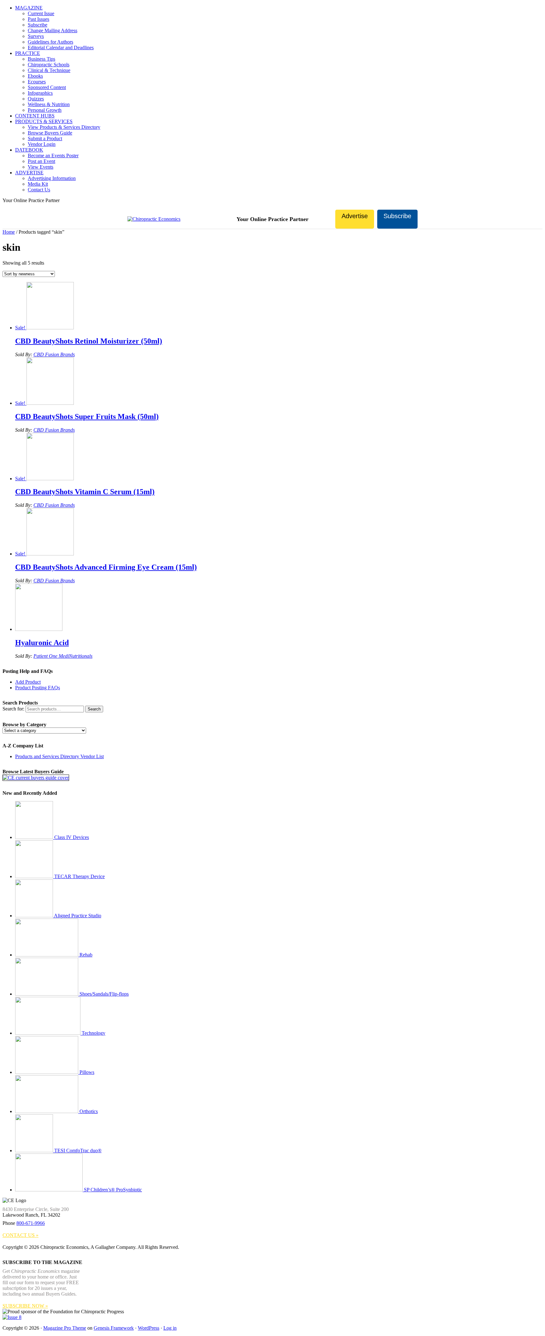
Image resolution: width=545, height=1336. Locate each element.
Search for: (13, 708)
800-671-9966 (30, 1223)
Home (9, 232)
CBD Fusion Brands (54, 354)
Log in (170, 1328)
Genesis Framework (114, 1328)
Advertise (355, 216)
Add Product (28, 682)
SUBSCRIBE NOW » (25, 1306)
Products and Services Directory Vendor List (59, 756)
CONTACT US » (20, 1235)
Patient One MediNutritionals (62, 656)
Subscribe (397, 216)
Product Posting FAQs (37, 687)
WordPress (148, 1328)
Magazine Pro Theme (64, 1328)
